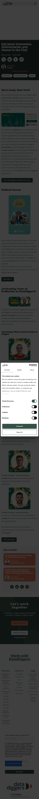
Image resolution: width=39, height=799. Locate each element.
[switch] (34, 406)
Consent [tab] (7, 370)
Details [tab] (19, 370)
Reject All (19, 432)
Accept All (19, 426)
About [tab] (32, 370)
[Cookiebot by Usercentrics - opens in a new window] (29, 365)
